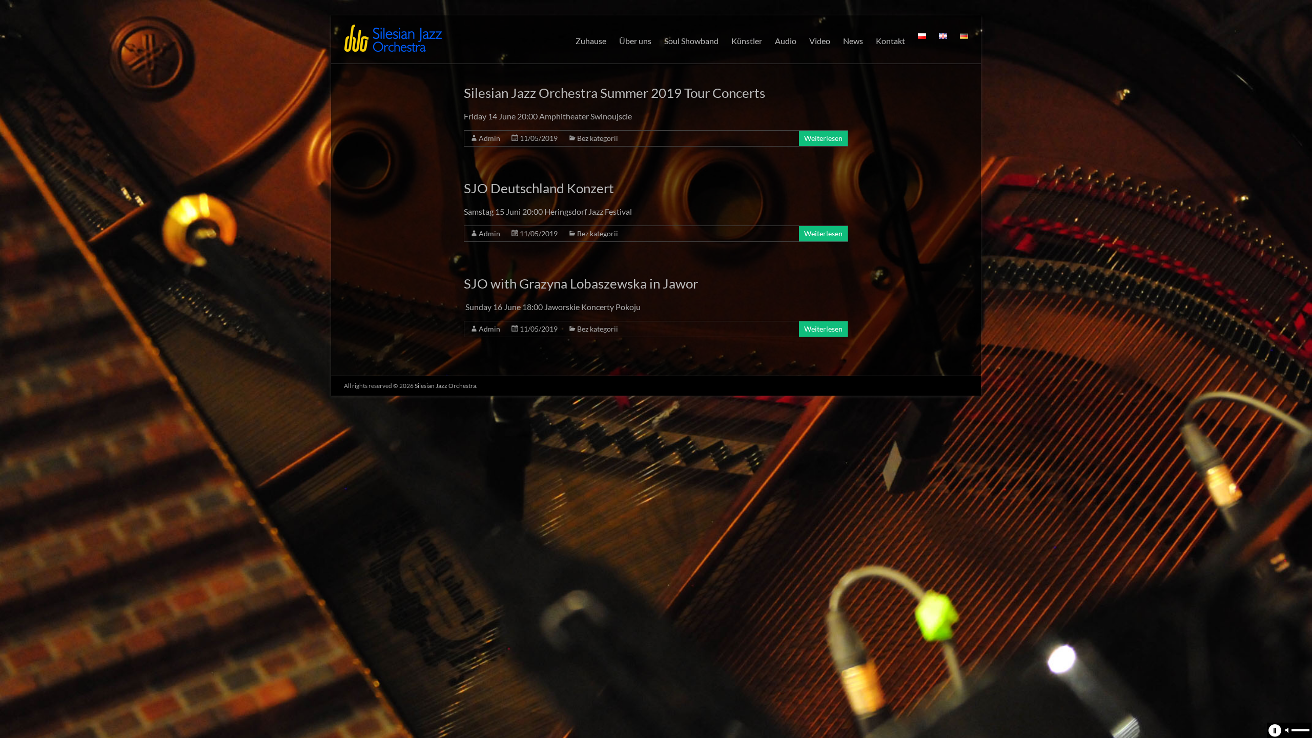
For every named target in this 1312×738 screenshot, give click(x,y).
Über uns (635, 41)
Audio (785, 41)
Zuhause (591, 41)
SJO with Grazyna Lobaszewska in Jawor (581, 283)
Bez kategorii (597, 138)
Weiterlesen (823, 138)
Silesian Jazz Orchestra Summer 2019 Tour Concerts (614, 93)
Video (819, 41)
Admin (489, 138)
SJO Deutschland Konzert (539, 188)
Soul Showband (691, 41)
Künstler (746, 41)
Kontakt (890, 41)
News (853, 41)
